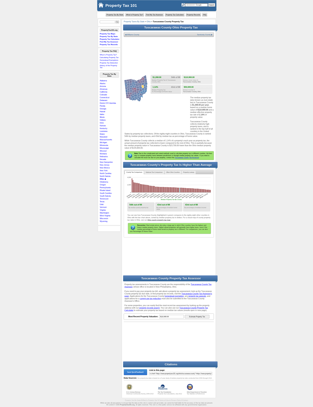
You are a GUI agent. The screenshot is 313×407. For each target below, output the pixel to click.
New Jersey (104, 165)
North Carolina (105, 173)
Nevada (103, 159)
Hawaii (102, 111)
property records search (149, 308)
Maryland (103, 137)
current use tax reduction (150, 299)
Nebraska (104, 156)
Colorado (103, 95)
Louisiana (103, 131)
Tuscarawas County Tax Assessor (187, 157)
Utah (102, 204)
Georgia (103, 109)
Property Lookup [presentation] (188, 172)
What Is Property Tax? (134, 15)
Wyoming (103, 221)
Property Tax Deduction (109, 63)
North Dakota (105, 176)
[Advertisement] (169, 56)
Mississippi (104, 148)
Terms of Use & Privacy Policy (170, 400)
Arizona (103, 86)
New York (104, 170)
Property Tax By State (114, 15)
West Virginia (105, 216)
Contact (185, 400)
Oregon (103, 185)
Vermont (103, 207)
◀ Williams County (132, 35)
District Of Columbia (108, 103)
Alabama (103, 81)
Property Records (193, 15)
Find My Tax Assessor (154, 15)
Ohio (149, 22)
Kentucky (103, 128)
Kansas (103, 126)
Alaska (102, 83)
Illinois (102, 117)
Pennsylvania (105, 187)
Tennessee (104, 199)
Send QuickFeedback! (135, 372)
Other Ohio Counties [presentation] (173, 172)
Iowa (102, 123)
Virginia (103, 210)
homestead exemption (174, 296)
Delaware (103, 100)
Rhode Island (105, 190)
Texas (102, 202)
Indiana (103, 120)
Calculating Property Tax (109, 57)
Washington (104, 213)
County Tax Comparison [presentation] (134, 172)
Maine (102, 134)
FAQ (204, 15)
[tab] (134, 172)
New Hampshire (106, 162)
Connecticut (104, 97)
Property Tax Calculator (175, 15)
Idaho (102, 114)
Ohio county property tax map (158, 220)
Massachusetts (106, 140)
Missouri (103, 151)
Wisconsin (104, 218)
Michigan (103, 142)
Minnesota (104, 145)
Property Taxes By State (134, 22)
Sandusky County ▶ (204, 35)
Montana (103, 154)
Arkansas (103, 89)
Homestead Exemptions (109, 60)
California (103, 92)
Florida (102, 106)
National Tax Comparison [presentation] (154, 172)
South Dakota (105, 196)
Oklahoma (104, 182)
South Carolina (106, 193)
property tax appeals (197, 296)
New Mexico (105, 168)
